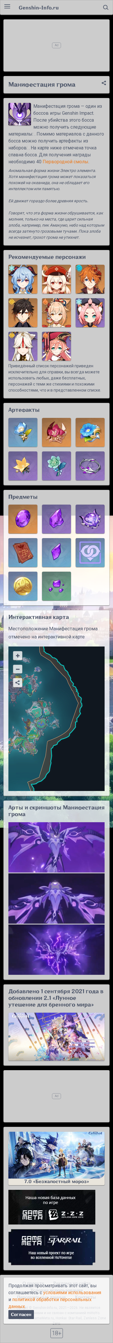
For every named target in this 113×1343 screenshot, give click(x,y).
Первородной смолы (65, 161)
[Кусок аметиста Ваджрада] (56, 519)
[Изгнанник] (56, 465)
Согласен (21, 1314)
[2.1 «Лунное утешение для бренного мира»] (56, 1037)
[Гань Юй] (22, 279)
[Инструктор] (22, 465)
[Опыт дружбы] (90, 552)
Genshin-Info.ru (39, 7)
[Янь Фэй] (56, 346)
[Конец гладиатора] (56, 432)
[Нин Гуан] (22, 346)
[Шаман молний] (90, 465)
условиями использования (72, 1292)
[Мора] (22, 586)
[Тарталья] (90, 279)
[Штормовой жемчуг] (90, 519)
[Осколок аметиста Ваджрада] (56, 586)
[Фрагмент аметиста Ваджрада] (56, 552)
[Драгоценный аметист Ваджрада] (22, 519)
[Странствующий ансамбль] (90, 432)
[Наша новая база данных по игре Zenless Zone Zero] (56, 1207)
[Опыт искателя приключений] (22, 552)
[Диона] (90, 312)
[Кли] (56, 279)
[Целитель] (22, 432)
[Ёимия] (56, 312)
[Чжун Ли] (22, 312)
